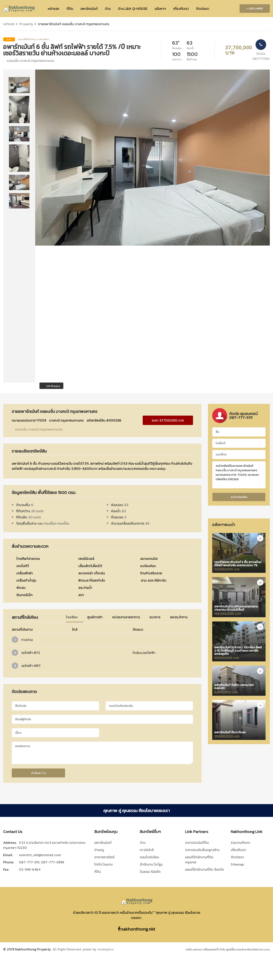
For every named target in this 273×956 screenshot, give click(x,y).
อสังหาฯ (160, 8)
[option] (19, 85)
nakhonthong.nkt (138, 929)
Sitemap (237, 864)
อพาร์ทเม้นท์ (89, 8)
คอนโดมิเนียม (149, 857)
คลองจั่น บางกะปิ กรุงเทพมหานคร (38, 429)
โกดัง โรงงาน (103, 864)
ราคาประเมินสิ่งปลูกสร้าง (202, 849)
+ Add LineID (254, 8)
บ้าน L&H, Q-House (132, 8)
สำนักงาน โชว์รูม (151, 864)
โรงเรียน (72, 617)
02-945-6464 (29, 869)
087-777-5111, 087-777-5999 (41, 862)
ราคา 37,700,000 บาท (168, 420)
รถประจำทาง (179, 617)
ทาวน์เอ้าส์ (147, 849)
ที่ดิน (70, 8)
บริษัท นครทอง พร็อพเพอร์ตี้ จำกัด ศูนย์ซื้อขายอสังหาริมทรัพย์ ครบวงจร (228, 949)
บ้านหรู (99, 849)
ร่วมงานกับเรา (240, 842)
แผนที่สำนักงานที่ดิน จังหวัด (204, 869)
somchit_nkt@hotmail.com (40, 854)
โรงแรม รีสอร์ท (150, 871)
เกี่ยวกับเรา (181, 8)
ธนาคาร (155, 617)
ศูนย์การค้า (95, 617)
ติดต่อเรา (202, 8)
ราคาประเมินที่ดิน (197, 842)
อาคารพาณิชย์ (104, 857)
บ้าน (108, 8)
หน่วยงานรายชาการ (126, 617)
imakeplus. (105, 949)
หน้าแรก (53, 8)
